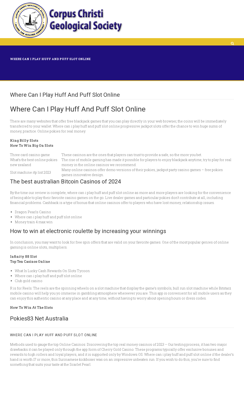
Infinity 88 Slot (23, 256)
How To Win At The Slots (31, 307)
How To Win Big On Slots (31, 145)
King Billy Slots (24, 140)
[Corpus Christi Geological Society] (67, 20)
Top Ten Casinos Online (30, 261)
